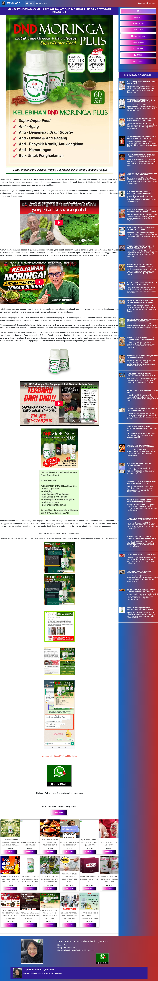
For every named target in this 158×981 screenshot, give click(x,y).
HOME (138, 11)
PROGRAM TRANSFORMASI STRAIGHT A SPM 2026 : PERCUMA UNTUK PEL (141, 137)
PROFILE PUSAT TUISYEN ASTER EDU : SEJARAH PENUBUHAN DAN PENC (140, 247)
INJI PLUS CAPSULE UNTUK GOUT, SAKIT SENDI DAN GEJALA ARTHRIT (142, 482)
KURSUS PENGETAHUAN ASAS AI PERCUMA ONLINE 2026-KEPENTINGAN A (142, 375)
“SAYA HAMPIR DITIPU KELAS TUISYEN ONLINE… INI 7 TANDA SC (141, 229)
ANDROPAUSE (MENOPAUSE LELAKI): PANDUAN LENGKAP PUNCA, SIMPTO (140, 338)
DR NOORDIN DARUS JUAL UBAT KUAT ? (141, 555)
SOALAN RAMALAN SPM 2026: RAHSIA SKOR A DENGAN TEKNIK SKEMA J (141, 119)
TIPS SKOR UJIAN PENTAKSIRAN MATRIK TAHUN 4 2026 (142, 83)
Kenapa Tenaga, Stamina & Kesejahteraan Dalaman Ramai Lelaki (142, 356)
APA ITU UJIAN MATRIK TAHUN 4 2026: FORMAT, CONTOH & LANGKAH (141, 101)
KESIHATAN (139, 61)
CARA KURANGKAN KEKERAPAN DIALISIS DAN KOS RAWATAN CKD (142, 409)
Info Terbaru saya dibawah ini (138, 75)
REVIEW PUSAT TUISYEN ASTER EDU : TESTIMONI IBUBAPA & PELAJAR (140, 192)
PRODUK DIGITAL (139, 36)
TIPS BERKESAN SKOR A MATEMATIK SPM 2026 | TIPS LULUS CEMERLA (142, 283)
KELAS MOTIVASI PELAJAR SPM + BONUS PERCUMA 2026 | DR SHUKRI (142, 174)
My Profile (42, 3)
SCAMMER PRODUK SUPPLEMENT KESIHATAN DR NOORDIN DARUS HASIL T (142, 537)
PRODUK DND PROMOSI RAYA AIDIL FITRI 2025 (142, 391)
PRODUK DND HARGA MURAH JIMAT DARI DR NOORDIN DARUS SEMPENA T (142, 519)
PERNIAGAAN (139, 42)
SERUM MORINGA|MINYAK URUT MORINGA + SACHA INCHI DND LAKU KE (141, 608)
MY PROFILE (138, 17)
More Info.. (10, 852)
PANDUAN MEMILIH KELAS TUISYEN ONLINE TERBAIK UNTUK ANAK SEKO (140, 302)
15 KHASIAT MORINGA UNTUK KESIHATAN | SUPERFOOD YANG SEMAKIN (142, 320)
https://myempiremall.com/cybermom (68, 793)
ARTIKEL (139, 55)
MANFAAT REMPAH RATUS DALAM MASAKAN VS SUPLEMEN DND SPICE (140, 446)
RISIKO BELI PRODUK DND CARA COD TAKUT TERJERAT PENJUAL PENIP (141, 501)
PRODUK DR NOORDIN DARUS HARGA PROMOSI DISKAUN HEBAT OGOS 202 (141, 590)
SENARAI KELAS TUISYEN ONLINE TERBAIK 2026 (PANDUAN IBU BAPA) (140, 265)
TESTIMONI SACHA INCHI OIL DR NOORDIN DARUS (139, 464)
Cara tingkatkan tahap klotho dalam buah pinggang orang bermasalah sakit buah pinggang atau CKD (141, 435)
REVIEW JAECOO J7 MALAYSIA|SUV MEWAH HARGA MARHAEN (139, 572)
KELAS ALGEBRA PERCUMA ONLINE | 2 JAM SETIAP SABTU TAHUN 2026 (141, 156)
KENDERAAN (139, 49)
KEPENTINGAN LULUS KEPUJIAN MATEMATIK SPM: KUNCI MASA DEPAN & (141, 210)
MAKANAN (139, 30)
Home (32, 3)
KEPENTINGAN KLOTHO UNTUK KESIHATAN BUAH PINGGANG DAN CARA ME (142, 428)
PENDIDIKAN (139, 23)
